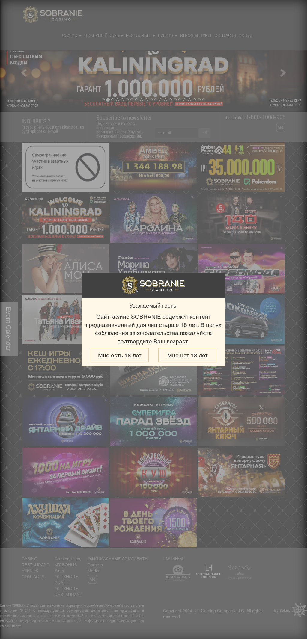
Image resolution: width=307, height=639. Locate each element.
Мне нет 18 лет (187, 355)
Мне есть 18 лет (120, 355)
